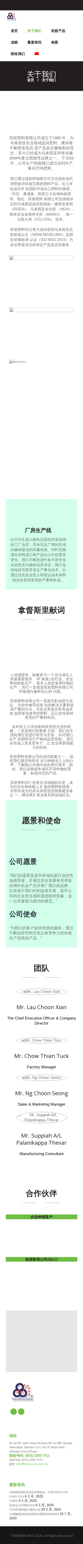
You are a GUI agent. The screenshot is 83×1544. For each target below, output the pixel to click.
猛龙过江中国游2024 (22, 1505)
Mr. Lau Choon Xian (42, 1007)
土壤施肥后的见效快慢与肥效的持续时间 (34, 1514)
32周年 (13, 1501)
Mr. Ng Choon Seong (41, 1093)
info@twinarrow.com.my (32, 1464)
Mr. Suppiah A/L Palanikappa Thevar (41, 1139)
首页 (30, 80)
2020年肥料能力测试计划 (25, 1510)
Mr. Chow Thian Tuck (41, 1056)
